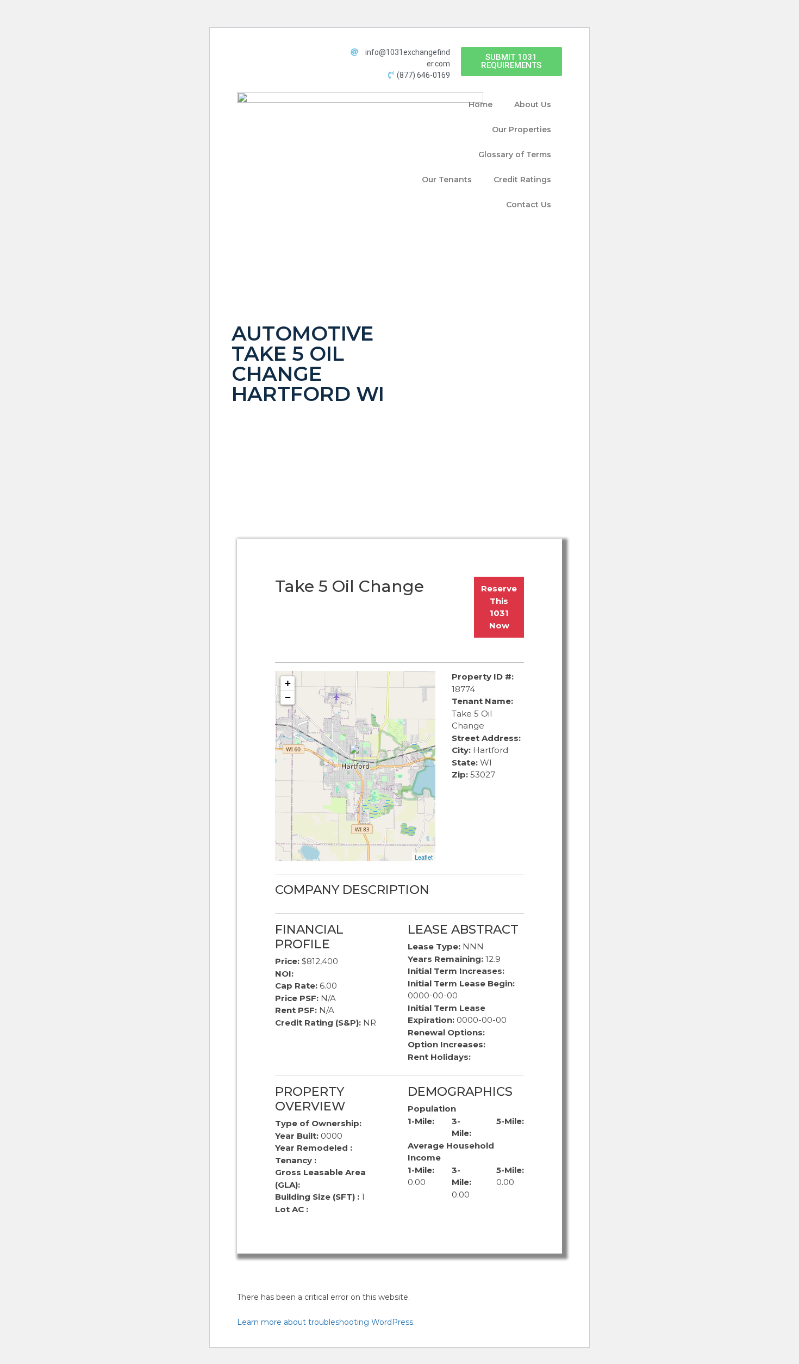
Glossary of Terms (514, 154)
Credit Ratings (522, 179)
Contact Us (528, 204)
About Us (532, 104)
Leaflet (424, 857)
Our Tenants (447, 179)
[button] (511, 61)
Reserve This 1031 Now (499, 607)
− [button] (288, 697)
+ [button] (288, 683)
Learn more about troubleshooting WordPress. (326, 1322)
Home (480, 104)
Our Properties (521, 129)
